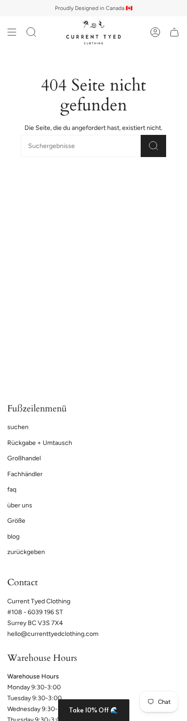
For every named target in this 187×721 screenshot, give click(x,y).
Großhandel (24, 458)
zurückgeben (26, 552)
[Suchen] (153, 146)
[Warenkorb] (174, 32)
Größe (16, 521)
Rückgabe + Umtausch (39, 443)
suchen (18, 427)
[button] (93, 710)
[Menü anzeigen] (12, 32)
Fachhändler (25, 474)
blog (13, 536)
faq (11, 489)
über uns (19, 505)
